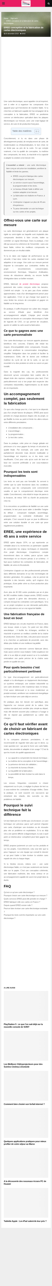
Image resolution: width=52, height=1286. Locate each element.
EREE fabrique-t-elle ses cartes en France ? (22, 902)
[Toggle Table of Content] (35, 131)
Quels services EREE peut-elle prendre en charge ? (25, 899)
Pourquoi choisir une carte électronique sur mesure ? (25, 895)
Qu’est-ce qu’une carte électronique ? (19, 892)
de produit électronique (29, 284)
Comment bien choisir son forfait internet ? (24, 1104)
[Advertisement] (26, 71)
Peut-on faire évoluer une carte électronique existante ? (25, 910)
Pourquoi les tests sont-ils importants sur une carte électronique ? (25, 916)
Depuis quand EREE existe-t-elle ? (18, 905)
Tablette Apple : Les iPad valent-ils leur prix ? (25, 1221)
